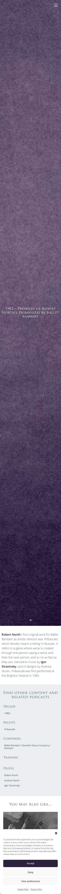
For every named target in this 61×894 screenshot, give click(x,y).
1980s (7, 713)
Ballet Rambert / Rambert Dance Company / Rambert (27, 747)
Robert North (11, 635)
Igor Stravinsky (12, 785)
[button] (56, 833)
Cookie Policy (23, 889)
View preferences (30, 881)
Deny (30, 872)
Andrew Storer (12, 780)
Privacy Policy (36, 889)
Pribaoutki (9, 729)
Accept (30, 863)
